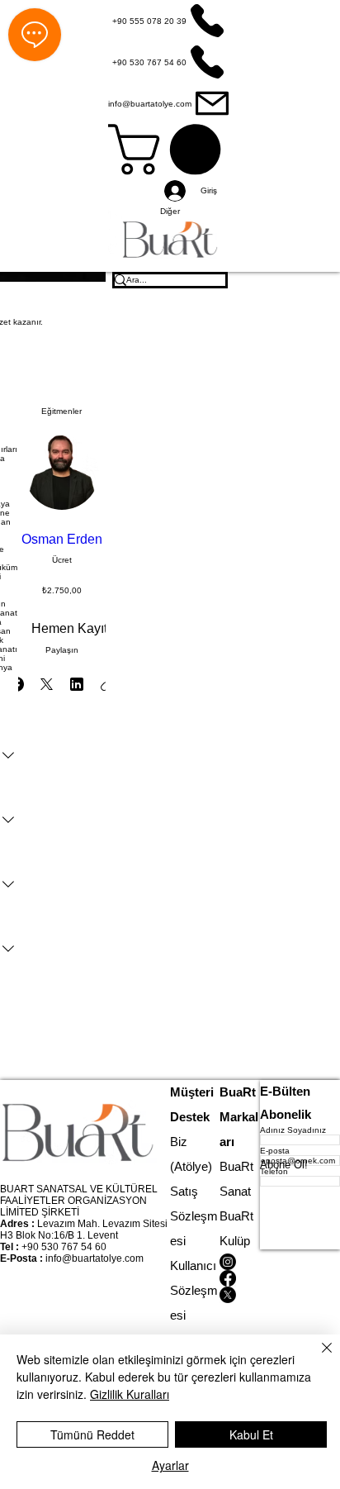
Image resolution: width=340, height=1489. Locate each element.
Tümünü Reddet (92, 1434)
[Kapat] (317, 1357)
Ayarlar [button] (170, 1465)
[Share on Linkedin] (77, 684)
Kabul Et (251, 1434)
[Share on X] (46, 684)
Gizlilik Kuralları (129, 1394)
